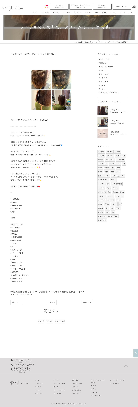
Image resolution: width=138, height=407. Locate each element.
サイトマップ (114, 383)
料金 (112, 208)
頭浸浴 (100, 168)
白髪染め (100, 212)
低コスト (113, 180)
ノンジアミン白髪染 (103, 184)
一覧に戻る (51, 302)
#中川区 (41, 321)
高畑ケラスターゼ (116, 172)
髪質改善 (109, 152)
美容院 (106, 172)
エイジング (111, 200)
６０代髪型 (110, 156)
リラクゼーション (120, 156)
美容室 (100, 204)
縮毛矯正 (102, 85)
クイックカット (102, 164)
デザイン (106, 204)
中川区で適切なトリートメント (47, 292)
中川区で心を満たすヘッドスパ (72, 292)
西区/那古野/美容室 (118, 192)
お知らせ (102, 89)
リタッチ (117, 208)
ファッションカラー (115, 164)
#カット (50, 321)
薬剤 (113, 212)
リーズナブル (120, 160)
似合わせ (100, 208)
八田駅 (119, 168)
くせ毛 (107, 212)
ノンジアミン (102, 200)
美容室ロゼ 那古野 (106, 67)
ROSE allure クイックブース (80, 6)
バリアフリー (103, 81)
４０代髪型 (117, 152)
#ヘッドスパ (60, 321)
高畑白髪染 (101, 152)
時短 (124, 164)
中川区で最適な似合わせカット (22, 292)
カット (12, 295)
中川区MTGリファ (103, 180)
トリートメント (19, 295)
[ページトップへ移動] (126, 366)
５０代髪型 (101, 156)
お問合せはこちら (121, 6)
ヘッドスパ (28, 295)
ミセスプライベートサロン (105, 196)
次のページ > (87, 302)
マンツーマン (119, 196)
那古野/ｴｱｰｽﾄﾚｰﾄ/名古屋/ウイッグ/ (108, 216)
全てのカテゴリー (105, 59)
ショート (114, 204)
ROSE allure (59, 6)
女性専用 (100, 160)
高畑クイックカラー (103, 176)
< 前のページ (16, 302)
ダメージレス (102, 192)
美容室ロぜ (102, 6)
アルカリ (115, 188)
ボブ (120, 204)
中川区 (119, 200)
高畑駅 (100, 172)
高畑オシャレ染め (109, 168)
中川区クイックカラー (118, 176)
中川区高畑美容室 (117, 184)
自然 (107, 208)
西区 (109, 192)
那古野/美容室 (102, 220)
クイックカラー (110, 160)
